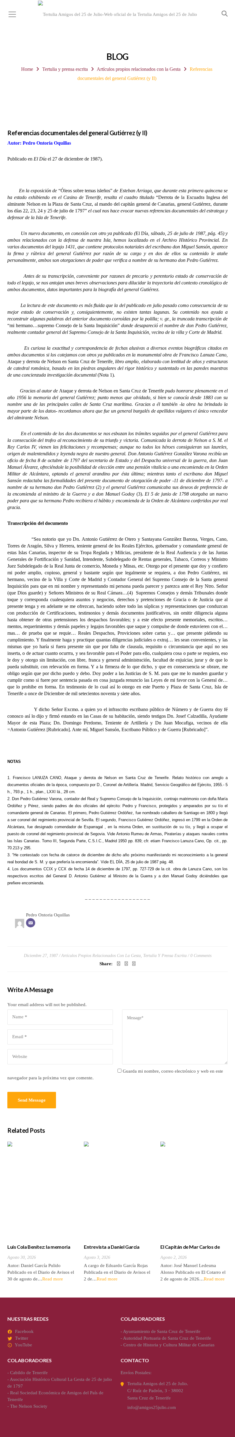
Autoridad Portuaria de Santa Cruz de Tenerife (167, 1338)
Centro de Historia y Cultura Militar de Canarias (168, 1344)
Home (27, 69)
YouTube (23, 1344)
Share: (106, 963)
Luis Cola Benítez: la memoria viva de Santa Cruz (38, 1250)
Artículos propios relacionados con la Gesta (139, 69)
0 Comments (200, 955)
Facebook (24, 1331)
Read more (52, 1278)
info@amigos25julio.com (151, 1407)
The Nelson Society (28, 1406)
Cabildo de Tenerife (29, 1372)
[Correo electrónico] (30, 922)
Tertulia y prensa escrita (65, 69)
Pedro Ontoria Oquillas (48, 914)
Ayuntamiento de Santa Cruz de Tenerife (161, 1331)
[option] (41, 1212)
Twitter (21, 1338)
